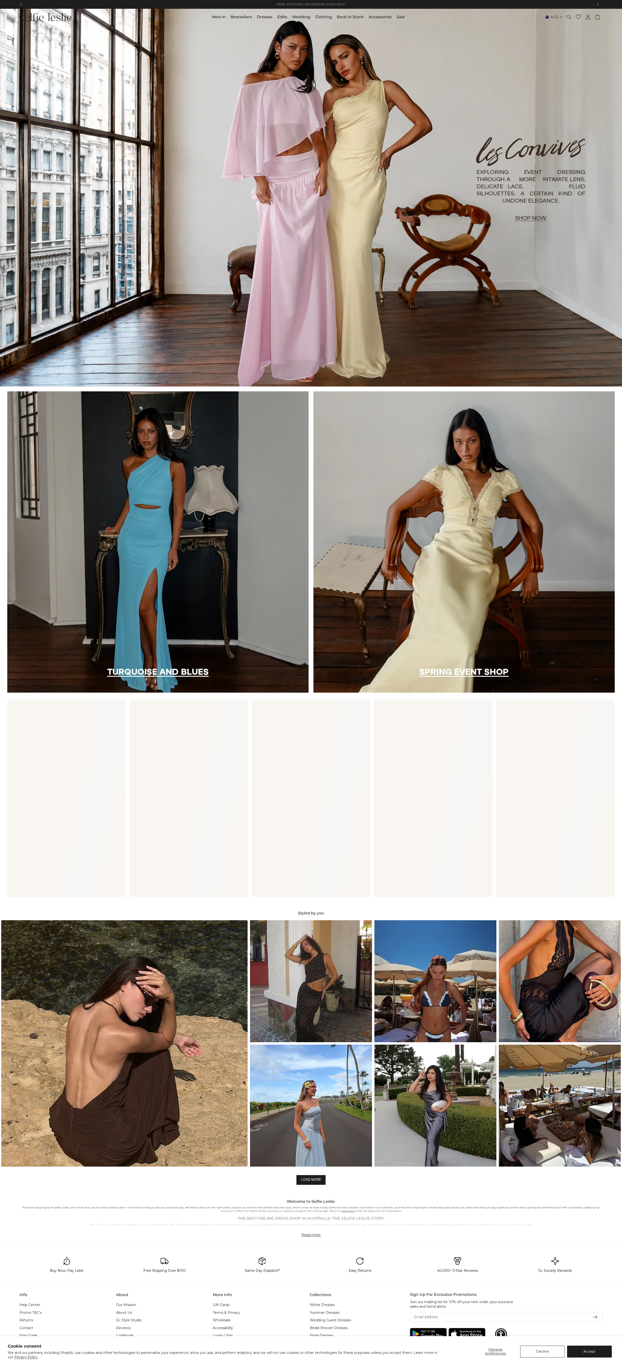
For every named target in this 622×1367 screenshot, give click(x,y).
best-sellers (348, 1210)
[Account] (588, 17)
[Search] (569, 17)
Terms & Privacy (226, 1312)
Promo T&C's (30, 1312)
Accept (589, 1351)
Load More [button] (311, 1179)
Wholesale (222, 1320)
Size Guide (28, 1335)
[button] (124, 1043)
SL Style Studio (129, 1320)
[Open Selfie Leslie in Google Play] (428, 1334)
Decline (542, 1351)
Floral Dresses (321, 1335)
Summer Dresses (324, 1312)
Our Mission (126, 1305)
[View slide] (311, 198)
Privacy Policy (26, 1357)
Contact (26, 1328)
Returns (26, 1320)
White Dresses (322, 1305)
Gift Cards (221, 1305)
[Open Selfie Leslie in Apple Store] (467, 1334)
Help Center (29, 1305)
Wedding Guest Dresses (330, 1320)
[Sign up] (595, 1317)
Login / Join (223, 1335)
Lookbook (124, 1335)
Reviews (123, 1328)
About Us (124, 1312)
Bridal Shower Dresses (329, 1328)
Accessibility (223, 1328)
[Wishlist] (578, 17)
